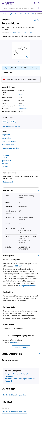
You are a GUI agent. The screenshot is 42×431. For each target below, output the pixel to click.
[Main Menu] (3, 3)
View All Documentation (11, 126)
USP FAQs (18, 266)
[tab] (22, 14)
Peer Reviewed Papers (5, 155)
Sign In (7, 68)
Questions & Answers (6, 162)
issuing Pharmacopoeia (27, 286)
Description (6, 138)
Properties (6, 135)
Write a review (17, 33)
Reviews (5, 166)
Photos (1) (21, 62)
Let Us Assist (8, 182)
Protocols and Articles (10, 148)
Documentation (8, 145)
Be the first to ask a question (14, 395)
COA (4, 121)
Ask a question (28, 33)
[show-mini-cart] (39, 3)
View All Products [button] (20, 347)
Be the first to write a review (15, 412)
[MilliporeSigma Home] (9, 3)
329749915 (21, 106)
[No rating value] (6, 33)
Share (38, 20)
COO (13, 121)
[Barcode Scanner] (35, 3)
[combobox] (21, 8)
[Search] (38, 8)
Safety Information (9, 141)
